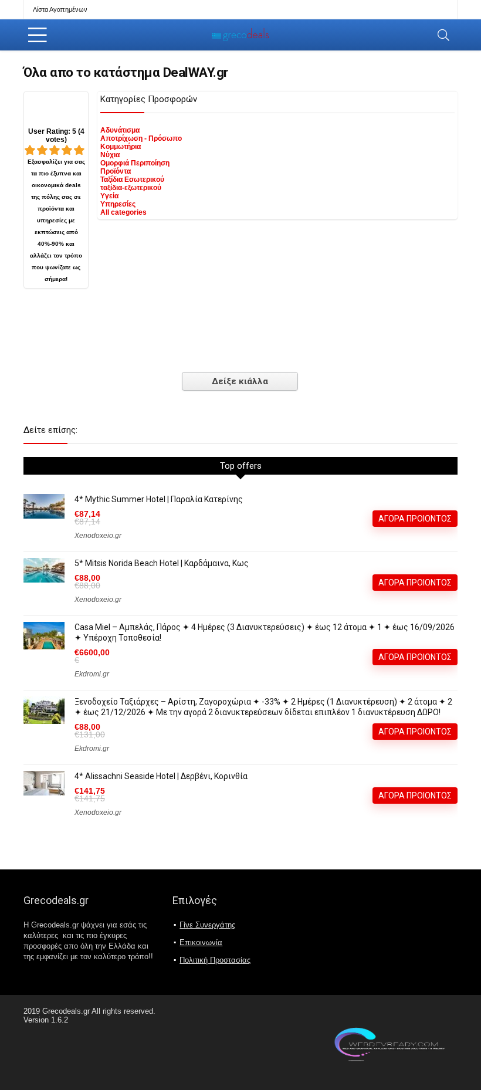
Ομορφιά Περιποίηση (135, 163)
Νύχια (110, 155)
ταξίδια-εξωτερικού (130, 188)
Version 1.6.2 (45, 1019)
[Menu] (37, 34)
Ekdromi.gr (91, 674)
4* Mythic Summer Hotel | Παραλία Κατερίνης (158, 499)
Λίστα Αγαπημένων (60, 9)
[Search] (443, 34)
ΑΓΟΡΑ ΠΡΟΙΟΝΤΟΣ (415, 518)
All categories (123, 212)
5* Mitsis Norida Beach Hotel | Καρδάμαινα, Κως (161, 563)
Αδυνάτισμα (120, 130)
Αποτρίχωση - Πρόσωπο (141, 138)
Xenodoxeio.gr (97, 536)
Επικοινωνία (200, 942)
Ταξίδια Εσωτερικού (132, 179)
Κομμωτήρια (120, 147)
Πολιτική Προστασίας (214, 960)
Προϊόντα (115, 171)
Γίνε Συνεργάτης (207, 924)
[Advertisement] (240, 326)
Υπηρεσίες (118, 204)
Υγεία (109, 196)
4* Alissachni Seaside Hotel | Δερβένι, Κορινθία (161, 776)
